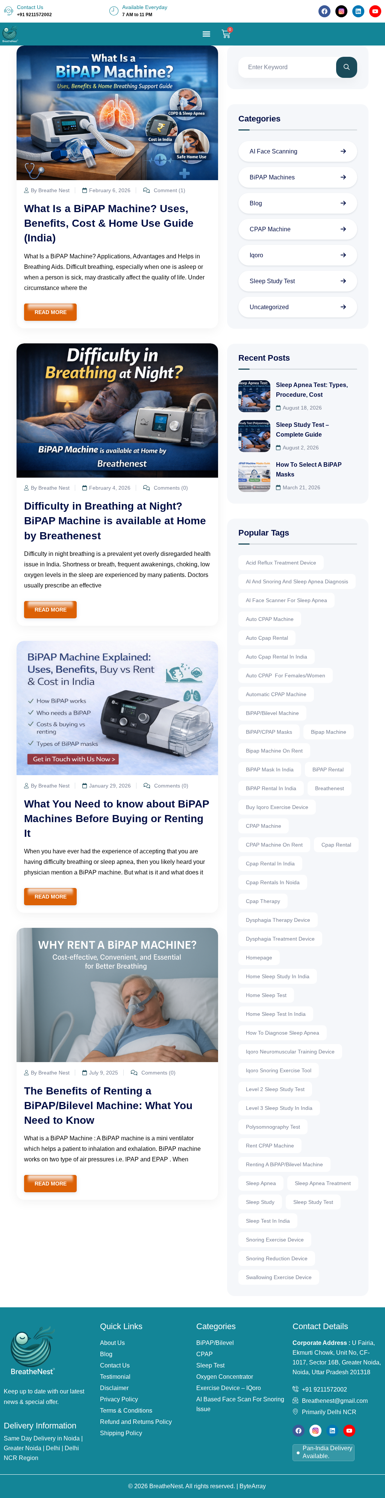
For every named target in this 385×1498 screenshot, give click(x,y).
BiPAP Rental (328, 769)
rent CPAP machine (270, 1146)
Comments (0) (170, 488)
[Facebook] (324, 11)
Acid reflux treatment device (281, 563)
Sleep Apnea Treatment (323, 1183)
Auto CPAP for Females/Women (285, 675)
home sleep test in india (276, 1014)
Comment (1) (168, 190)
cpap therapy (263, 901)
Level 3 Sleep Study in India (279, 1108)
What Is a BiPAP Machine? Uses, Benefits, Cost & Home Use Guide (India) (109, 223)
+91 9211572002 (34, 14)
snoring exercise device (275, 1240)
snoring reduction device (277, 1258)
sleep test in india (268, 1221)
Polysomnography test (273, 1127)
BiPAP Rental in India (271, 788)
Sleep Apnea (261, 1183)
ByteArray (252, 1486)
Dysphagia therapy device (278, 920)
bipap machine (328, 732)
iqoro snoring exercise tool (278, 1070)
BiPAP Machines (272, 177)
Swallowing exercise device (279, 1277)
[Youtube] (375, 11)
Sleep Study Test (272, 281)
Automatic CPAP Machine (276, 694)
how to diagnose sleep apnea (282, 1033)
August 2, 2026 (301, 448)
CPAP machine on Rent (274, 845)
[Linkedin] (358, 11)
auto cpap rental (267, 638)
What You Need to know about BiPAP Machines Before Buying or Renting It (116, 818)
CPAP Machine (270, 229)
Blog (256, 203)
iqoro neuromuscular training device (290, 1052)
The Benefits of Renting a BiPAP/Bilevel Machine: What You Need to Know (108, 1105)
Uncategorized (269, 307)
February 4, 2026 (109, 488)
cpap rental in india (270, 864)
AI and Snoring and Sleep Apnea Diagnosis (297, 581)
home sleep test (266, 995)
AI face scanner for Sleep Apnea (286, 600)
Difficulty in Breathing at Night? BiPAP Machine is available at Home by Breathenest (115, 520)
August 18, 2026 (302, 408)
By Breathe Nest (50, 190)
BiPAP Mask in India (270, 769)
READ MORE (51, 312)
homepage (259, 958)
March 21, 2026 (301, 487)
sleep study (260, 1202)
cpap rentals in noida (273, 882)
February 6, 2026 (109, 190)
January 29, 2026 (110, 786)
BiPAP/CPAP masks (269, 732)
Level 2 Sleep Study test (275, 1089)
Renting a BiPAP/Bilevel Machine (284, 1164)
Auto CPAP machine (270, 619)
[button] (206, 34)
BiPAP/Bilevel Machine (272, 713)
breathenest (329, 788)
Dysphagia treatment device (280, 939)
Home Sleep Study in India (277, 976)
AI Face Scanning (273, 151)
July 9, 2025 (103, 1073)
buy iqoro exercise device (277, 807)
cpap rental (336, 845)
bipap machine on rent (274, 751)
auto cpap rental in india (276, 657)
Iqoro (256, 255)
